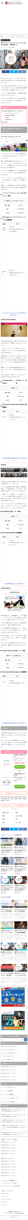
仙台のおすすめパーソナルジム (9, 1076)
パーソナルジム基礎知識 (8, 1094)
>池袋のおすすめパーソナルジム (8, 1161)
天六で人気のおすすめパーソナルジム (13, 110)
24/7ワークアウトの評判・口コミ (9, 1046)
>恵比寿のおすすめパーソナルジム (9, 1172)
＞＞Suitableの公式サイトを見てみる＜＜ (14, 583)
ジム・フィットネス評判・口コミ (10, 1098)
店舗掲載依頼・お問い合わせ (14, 1211)
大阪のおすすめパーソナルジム (9, 1070)
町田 (16, 798)
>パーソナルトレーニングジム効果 (9, 1183)
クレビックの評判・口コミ (8, 1059)
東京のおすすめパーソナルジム (9, 1066)
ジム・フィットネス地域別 (8, 1101)
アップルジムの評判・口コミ (8, 1056)
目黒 (24, 796)
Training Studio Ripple (10, 115)
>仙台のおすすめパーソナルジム (8, 1150)
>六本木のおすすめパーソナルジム (9, 1166)
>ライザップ (3, 1204)
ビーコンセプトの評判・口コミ (9, 1049)
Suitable (7, 117)
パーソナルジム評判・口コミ (9, 1087)
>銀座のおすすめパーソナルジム (8, 1175)
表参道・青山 (6, 798)
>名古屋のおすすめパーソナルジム (9, 1147)
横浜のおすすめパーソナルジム (9, 1079)
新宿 (9, 796)
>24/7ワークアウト (5, 1193)
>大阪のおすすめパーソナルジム (8, 1145)
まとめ (5, 121)
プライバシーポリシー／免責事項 (11, 1213)
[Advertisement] (14, 20)
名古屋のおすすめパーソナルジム (9, 1073)
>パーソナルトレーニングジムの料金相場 (10, 1185)
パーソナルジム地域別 (7, 1090)
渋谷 (13, 796)
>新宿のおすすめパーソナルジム (8, 1164)
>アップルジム (4, 1202)
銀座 (20, 796)
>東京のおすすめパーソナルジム (8, 1142)
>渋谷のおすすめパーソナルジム (8, 1169)
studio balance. (8, 119)
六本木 (5, 796)
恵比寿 (16, 796)
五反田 (24, 798)
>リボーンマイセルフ (5, 1199)
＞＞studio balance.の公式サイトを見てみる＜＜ (14, 722)
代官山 (19, 798)
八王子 (12, 798)
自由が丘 (3, 800)
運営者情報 (21, 1213)
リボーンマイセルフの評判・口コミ (10, 1053)
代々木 (7, 800)
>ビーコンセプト (4, 1196)
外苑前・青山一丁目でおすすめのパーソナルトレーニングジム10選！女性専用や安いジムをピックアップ (14, 1127)
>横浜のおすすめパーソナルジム (8, 1153)
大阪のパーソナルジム (8, 835)
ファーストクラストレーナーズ (11, 113)
